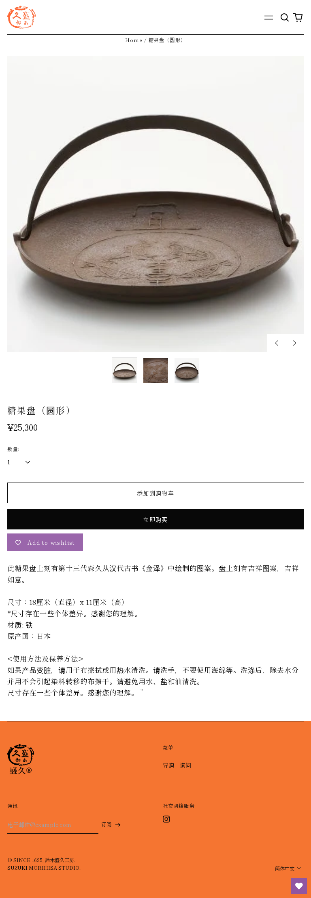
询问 (185, 765)
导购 (168, 765)
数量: (13, 449)
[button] (285, 17)
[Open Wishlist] (299, 886)
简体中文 (285, 868)
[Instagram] (166, 819)
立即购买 (155, 519)
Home (134, 40)
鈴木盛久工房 (59, 860)
